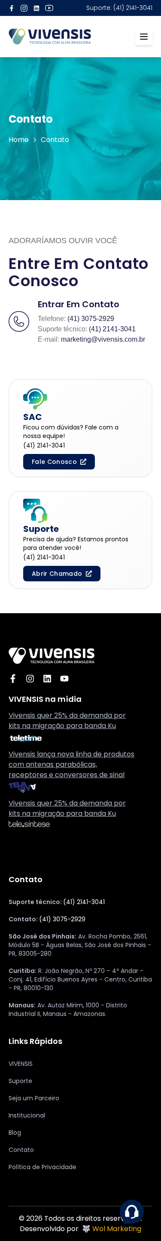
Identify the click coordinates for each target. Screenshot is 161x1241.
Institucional (27, 1115)
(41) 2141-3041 (112, 329)
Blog (15, 1132)
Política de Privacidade (42, 1167)
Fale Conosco (54, 461)
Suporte (20, 1081)
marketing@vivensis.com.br (103, 339)
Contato (21, 1149)
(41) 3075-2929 (90, 318)
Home (19, 140)
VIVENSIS (21, 1063)
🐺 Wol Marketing (111, 1229)
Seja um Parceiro (34, 1098)
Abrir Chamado (57, 573)
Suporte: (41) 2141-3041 (119, 7)
